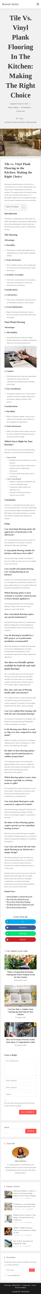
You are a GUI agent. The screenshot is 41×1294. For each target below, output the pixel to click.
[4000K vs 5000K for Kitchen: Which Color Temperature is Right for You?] (8, 1231)
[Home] (17, 118)
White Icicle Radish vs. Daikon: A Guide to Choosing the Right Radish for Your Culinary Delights (24, 1193)
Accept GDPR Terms (13, 1275)
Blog (16, 107)
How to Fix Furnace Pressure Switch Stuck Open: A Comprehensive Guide (20, 1041)
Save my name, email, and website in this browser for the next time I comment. (19, 1104)
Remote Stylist (10, 4)
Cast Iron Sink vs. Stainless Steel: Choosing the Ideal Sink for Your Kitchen (20, 1011)
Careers (34, 1285)
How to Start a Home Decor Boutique (19, 902)
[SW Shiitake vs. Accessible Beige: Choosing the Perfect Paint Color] (8, 1206)
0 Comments (25, 107)
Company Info (26, 1285)
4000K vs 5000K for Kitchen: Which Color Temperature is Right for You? (24, 1230)
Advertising (7, 1285)
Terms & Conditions (20, 1287)
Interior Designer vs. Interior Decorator (19, 896)
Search (6, 1127)
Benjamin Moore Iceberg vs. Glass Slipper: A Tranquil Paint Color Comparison (24, 1217)
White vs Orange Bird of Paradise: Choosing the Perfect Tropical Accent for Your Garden (20, 974)
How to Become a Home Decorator (18, 899)
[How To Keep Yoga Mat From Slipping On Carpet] (8, 1243)
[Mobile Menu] (38, 4)
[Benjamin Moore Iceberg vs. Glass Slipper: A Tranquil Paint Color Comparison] (8, 1219)
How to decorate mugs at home (16, 907)
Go (32, 1270)
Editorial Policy (16, 1285)
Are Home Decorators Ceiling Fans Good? (20, 904)
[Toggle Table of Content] (22, 207)
